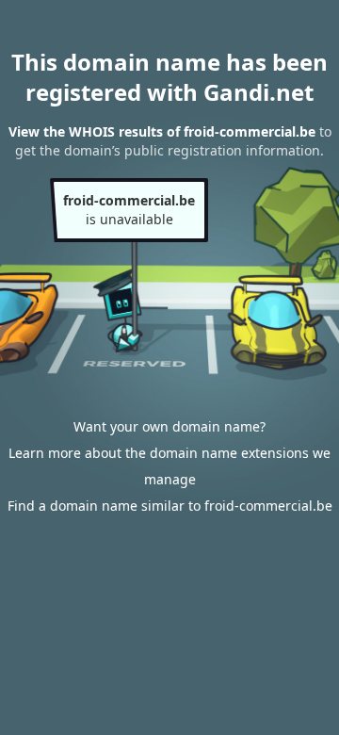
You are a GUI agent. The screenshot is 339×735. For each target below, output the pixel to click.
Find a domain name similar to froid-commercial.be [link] (170, 505)
